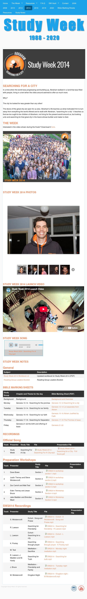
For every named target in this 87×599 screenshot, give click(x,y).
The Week (15, 3)
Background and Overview (62, 399)
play (11, 345)
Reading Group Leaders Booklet (17, 379)
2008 (5, 8)
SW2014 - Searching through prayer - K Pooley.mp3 (56, 543)
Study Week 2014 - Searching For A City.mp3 (44, 451)
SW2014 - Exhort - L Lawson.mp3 (53, 535)
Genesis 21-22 (57, 425)
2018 (44, 8)
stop (16, 345)
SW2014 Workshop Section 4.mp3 (54, 492)
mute (36, 345)
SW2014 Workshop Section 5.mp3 (54, 498)
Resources (29, 3)
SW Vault (51, 3)
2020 (52, 8)
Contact (65, 3)
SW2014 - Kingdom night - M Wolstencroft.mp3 (56, 575)
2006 (74, 3)
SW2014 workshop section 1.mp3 (54, 472)
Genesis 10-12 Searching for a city (65, 403)
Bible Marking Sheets (66, 8)
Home (5, 3)
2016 (36, 8)
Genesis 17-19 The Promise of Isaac (66, 420)
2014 (28, 8)
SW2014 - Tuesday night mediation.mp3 (55, 567)
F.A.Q (43, 3)
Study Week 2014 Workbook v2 (16, 376)
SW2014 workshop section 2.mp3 (54, 478)
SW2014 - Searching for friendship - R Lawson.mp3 (55, 527)
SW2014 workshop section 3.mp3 (54, 485)
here (53, 127)
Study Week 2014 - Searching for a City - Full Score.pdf (67, 451)
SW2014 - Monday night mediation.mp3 (55, 550)
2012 (21, 8)
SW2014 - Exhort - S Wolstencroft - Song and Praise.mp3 (54, 519)
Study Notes (20, 12)
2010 (13, 8)
